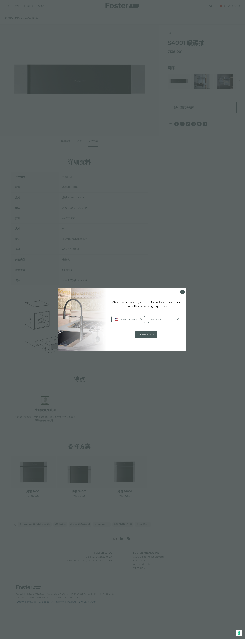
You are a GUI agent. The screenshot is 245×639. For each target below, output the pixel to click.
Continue (145, 334)
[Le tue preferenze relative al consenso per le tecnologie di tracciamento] (239, 633)
